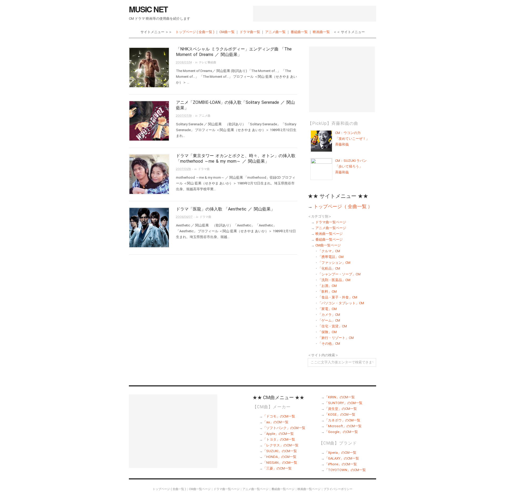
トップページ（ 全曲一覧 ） (343, 206)
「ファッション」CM (334, 263)
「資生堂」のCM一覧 (341, 409)
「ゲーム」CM (329, 320)
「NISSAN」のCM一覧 (280, 463)
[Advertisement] (314, 14)
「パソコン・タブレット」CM (341, 303)
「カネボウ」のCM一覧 (342, 420)
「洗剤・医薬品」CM (334, 280)
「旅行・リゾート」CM (336, 338)
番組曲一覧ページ (329, 239)
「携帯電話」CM (331, 257)
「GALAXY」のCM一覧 (342, 458)
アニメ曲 (204, 115)
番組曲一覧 (299, 32)
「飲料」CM (327, 291)
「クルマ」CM (329, 251)
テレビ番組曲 (207, 62)
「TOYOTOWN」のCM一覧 (345, 470)
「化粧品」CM (329, 268)
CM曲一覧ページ (328, 245)
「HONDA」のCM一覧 (279, 457)
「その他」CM (329, 344)
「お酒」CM (327, 286)
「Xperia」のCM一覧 (340, 453)
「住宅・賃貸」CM (332, 326)
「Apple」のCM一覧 (278, 434)
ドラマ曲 (204, 169)
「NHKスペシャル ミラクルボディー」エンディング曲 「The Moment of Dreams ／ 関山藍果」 (234, 52)
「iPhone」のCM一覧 (341, 464)
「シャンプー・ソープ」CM (339, 274)
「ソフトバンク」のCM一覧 (284, 428)
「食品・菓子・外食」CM (337, 297)
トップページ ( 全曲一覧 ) (194, 32)
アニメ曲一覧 (275, 32)
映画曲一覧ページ (329, 234)
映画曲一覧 (321, 32)
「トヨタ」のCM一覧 (279, 439)
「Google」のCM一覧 (341, 432)
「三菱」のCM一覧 (277, 468)
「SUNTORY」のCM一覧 (343, 403)
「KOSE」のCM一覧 (340, 414)
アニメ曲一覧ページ (330, 228)
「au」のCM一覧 (276, 422)
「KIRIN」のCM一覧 (340, 397)
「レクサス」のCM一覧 (281, 445)
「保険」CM (327, 332)
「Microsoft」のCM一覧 (343, 426)
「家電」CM (327, 309)
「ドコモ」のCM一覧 (279, 416)
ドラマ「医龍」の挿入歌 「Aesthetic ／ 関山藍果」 (225, 209)
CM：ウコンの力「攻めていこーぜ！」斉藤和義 (352, 138)
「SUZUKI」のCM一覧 (280, 451)
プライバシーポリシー (338, 489)
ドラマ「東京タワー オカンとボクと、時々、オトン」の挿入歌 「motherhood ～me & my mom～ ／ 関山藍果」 (235, 158)
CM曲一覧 (227, 32)
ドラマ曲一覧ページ (330, 222)
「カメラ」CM (329, 315)
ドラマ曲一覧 (250, 32)
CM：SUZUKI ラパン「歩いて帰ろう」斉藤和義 (351, 166)
